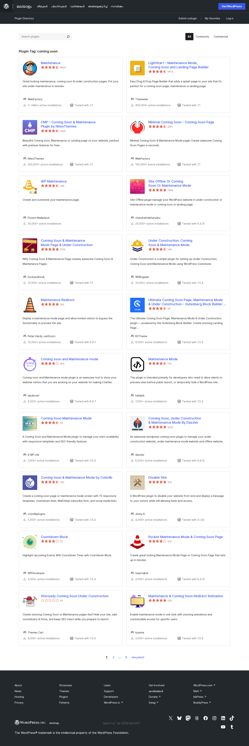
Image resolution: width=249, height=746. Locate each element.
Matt (197, 691)
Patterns (64, 702)
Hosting (19, 696)
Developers (111, 696)
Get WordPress (232, 6)
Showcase (65, 685)
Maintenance (51, 63)
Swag (154, 702)
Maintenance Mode (163, 359)
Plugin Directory (24, 18)
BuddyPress (202, 702)
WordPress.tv (113, 702)
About (18, 685)
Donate (155, 696)
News (18, 691)
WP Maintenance (54, 181)
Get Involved (156, 685)
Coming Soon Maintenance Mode (66, 418)
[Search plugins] (68, 36)
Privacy (19, 702)
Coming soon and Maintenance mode (69, 359)
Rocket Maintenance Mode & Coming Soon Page (185, 537)
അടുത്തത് (138, 657)
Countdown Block (54, 537)
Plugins (63, 696)
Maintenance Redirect (58, 300)
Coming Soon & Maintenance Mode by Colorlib (76, 477)
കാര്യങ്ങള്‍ (156, 691)
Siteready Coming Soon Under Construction (74, 596)
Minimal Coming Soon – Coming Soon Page (181, 122)
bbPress (200, 696)
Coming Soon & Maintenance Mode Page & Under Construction (67, 243)
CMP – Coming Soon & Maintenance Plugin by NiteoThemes (68, 124)
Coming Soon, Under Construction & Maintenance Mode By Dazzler (174, 420)
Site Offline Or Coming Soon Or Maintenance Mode (169, 183)
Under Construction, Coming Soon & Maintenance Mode (170, 243)
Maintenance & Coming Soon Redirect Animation (185, 596)
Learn (107, 685)
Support (109, 691)
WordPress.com (204, 685)
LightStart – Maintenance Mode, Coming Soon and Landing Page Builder (178, 65)
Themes (64, 691)
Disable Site (157, 477)
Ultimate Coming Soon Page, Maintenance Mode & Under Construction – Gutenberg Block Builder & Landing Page (187, 302)
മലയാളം (54, 722)
